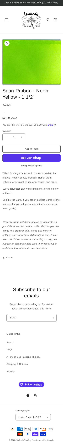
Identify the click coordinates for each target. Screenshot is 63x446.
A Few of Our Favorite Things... (24, 357)
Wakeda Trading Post (26, 440)
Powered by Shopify (45, 440)
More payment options (31, 166)
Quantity (6, 131)
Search (10, 342)
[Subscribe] (52, 317)
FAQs (9, 349)
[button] (6, 19)
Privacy (10, 371)
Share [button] (9, 257)
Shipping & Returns (17, 364)
